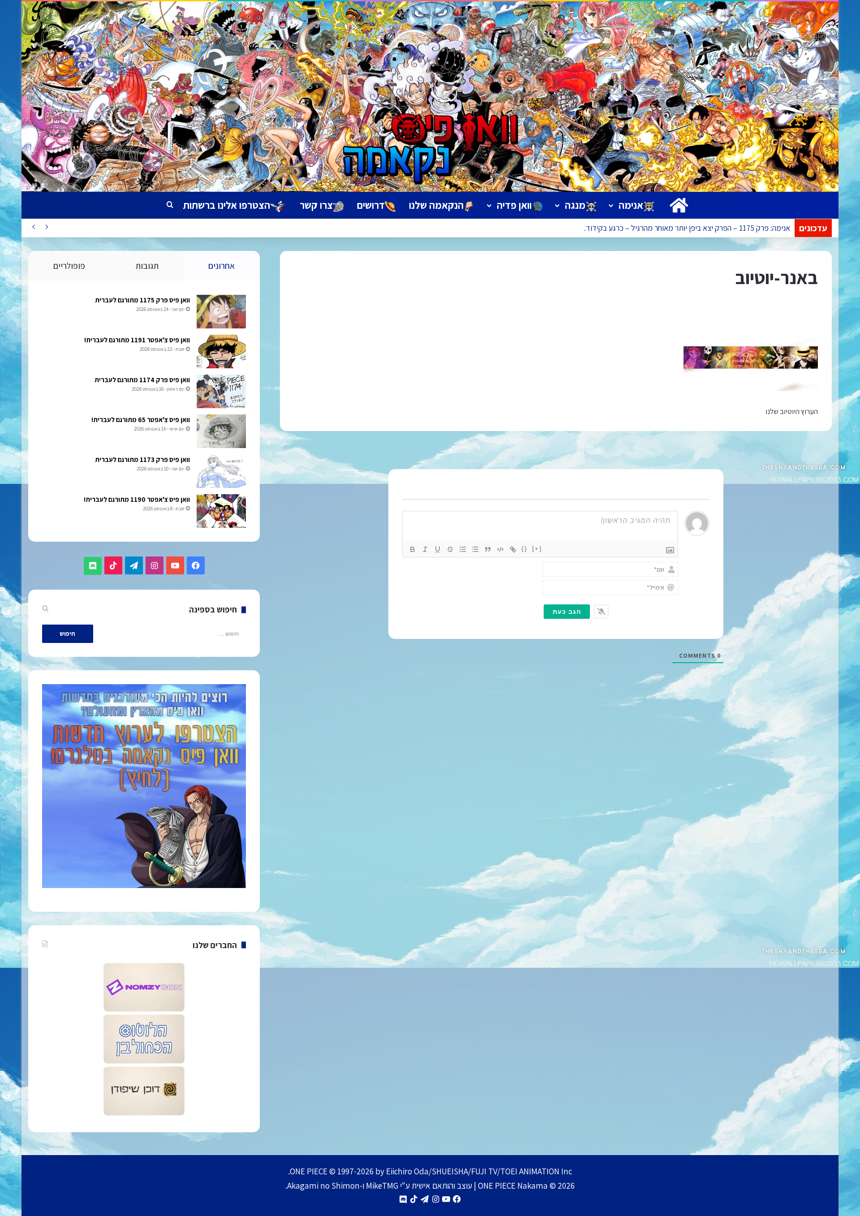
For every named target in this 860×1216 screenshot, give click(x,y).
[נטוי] (425, 549)
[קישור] (513, 549)
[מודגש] (412, 549)
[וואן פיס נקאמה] (430, 96)
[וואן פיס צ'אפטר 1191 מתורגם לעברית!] (221, 351)
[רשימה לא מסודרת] (475, 549)
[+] (537, 548)
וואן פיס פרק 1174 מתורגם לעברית (142, 379)
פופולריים (69, 266)
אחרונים (221, 266)
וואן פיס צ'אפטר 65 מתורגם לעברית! (140, 419)
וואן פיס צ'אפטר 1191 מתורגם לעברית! (137, 340)
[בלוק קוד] (500, 549)
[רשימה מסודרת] (462, 549)
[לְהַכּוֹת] (450, 549)
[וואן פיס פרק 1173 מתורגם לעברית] (221, 471)
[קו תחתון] (437, 549)
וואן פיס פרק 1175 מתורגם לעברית (142, 300)
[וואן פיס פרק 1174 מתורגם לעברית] (221, 391)
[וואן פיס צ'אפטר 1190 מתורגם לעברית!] (221, 511)
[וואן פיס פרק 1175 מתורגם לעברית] (221, 311)
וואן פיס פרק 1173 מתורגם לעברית (142, 459)
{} (524, 548)
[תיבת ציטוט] (488, 549)
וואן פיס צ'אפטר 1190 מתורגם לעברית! (137, 499)
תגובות (147, 266)
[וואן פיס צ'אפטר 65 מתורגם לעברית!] (221, 431)
